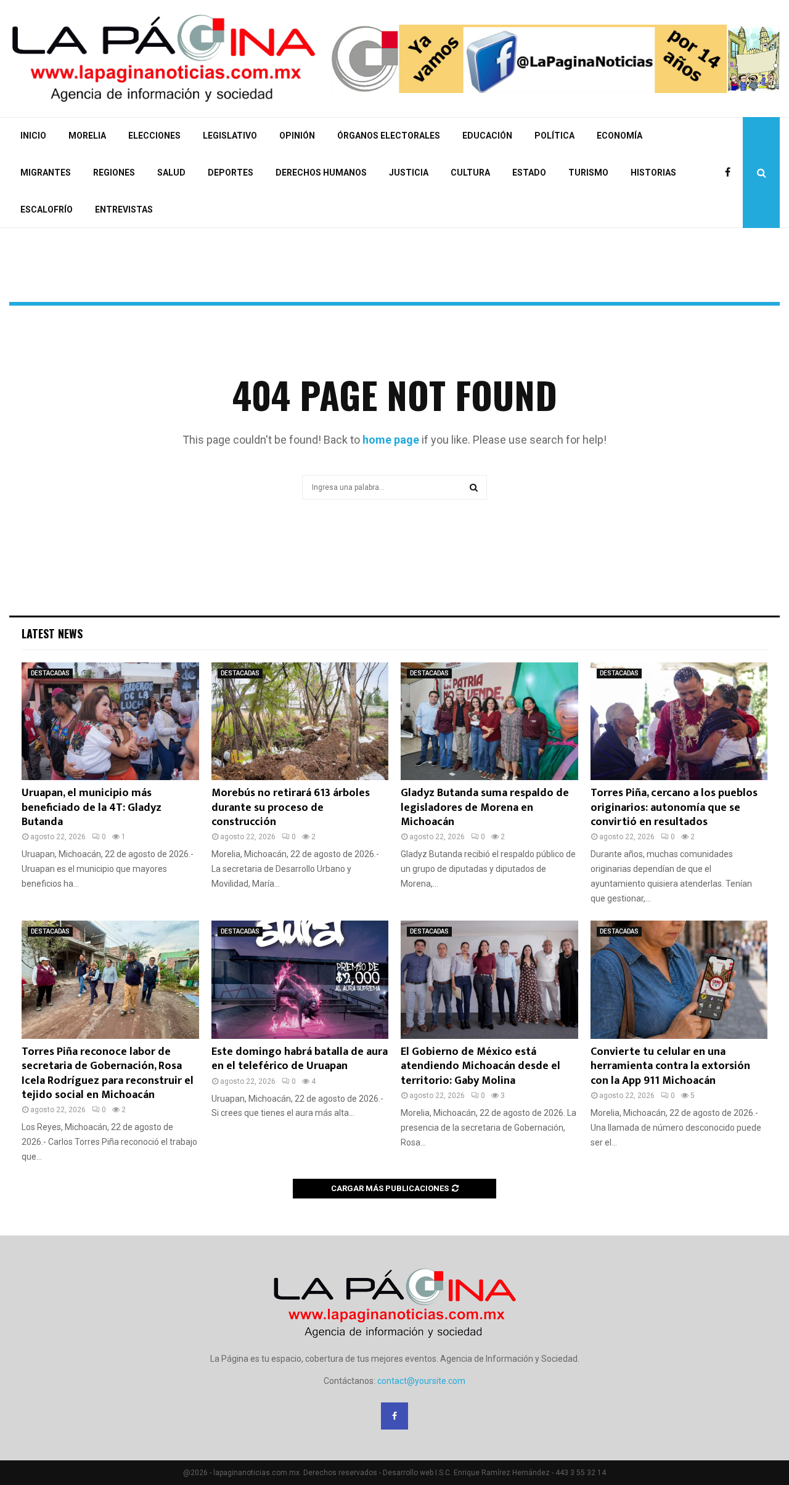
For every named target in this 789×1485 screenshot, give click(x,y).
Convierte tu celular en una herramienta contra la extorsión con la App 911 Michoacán (670, 1066)
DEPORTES (230, 172)
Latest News (52, 633)
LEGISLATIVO (230, 135)
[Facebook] (731, 172)
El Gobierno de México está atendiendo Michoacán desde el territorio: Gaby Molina (480, 1066)
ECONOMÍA (619, 135)
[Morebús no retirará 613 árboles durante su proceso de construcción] (300, 721)
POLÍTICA (554, 135)
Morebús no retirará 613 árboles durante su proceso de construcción (290, 807)
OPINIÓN (297, 135)
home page (390, 439)
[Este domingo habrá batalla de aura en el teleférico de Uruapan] (300, 980)
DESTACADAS (50, 673)
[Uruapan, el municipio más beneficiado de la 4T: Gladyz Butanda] (110, 721)
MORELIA (87, 135)
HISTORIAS (653, 172)
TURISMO (588, 172)
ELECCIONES (154, 135)
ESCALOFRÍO (46, 209)
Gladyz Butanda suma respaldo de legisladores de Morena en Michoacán (485, 807)
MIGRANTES (45, 172)
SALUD (171, 172)
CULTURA (470, 172)
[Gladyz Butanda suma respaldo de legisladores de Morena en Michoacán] (489, 721)
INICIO (33, 135)
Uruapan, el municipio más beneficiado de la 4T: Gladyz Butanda (91, 807)
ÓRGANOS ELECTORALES (388, 135)
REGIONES (114, 172)
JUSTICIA (408, 172)
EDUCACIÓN (487, 135)
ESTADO (529, 172)
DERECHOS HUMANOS (321, 172)
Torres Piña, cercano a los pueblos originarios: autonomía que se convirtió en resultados (674, 807)
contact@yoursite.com (421, 1381)
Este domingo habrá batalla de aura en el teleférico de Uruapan (299, 1059)
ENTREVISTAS (124, 209)
